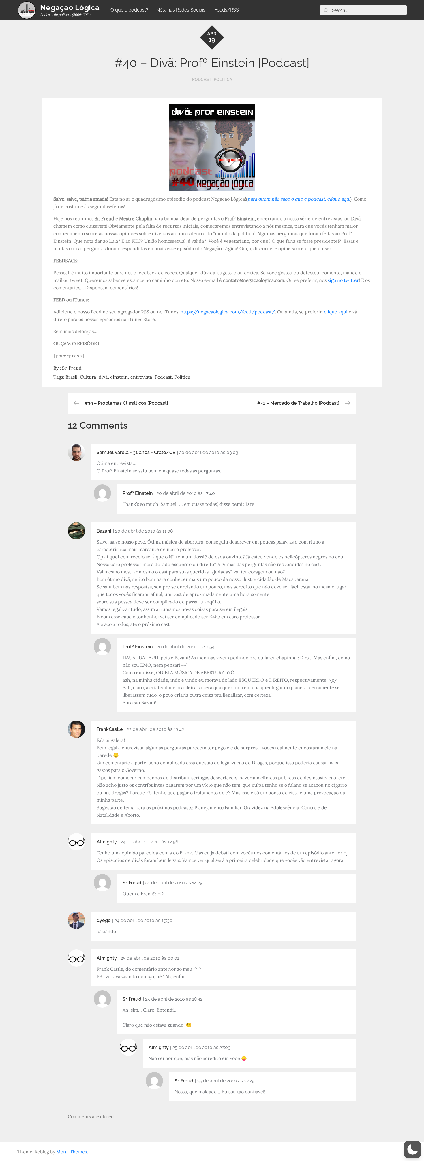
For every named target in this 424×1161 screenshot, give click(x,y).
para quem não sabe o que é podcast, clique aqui (298, 199)
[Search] (326, 10)
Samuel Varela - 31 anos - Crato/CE (136, 452)
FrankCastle (110, 729)
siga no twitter (343, 280)
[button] (412, 1149)
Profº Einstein (138, 493)
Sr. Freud (72, 368)
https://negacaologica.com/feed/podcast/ (228, 312)
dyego (104, 920)
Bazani (104, 531)
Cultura (88, 377)
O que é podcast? (129, 10)
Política (223, 79)
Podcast (201, 79)
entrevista (141, 377)
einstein (119, 377)
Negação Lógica (70, 7)
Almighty (107, 842)
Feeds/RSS (227, 10)
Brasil (71, 377)
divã (103, 377)
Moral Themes (71, 1151)
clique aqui (336, 312)
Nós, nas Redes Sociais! (181, 10)
